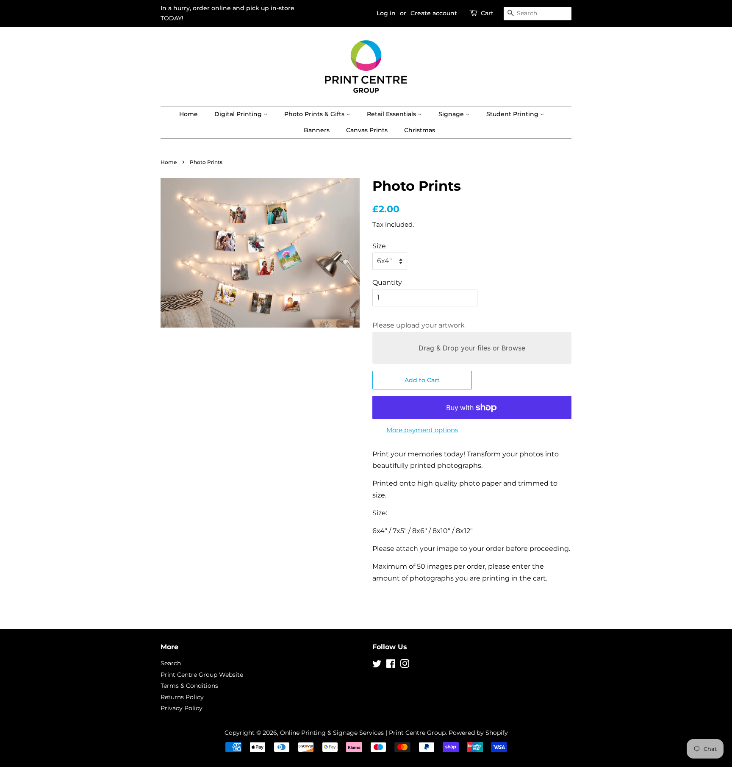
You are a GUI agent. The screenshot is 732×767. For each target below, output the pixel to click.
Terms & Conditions (189, 685)
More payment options (422, 430)
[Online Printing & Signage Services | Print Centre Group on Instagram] (404, 665)
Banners (317, 130)
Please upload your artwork (418, 325)
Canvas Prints (367, 130)
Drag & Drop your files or (472, 348)
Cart (487, 13)
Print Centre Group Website (202, 674)
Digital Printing (238, 114)
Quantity (387, 282)
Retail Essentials (392, 114)
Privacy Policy (181, 708)
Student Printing (513, 114)
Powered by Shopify (478, 732)
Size (379, 246)
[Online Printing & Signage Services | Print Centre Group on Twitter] (377, 665)
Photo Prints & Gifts (315, 114)
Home (188, 114)
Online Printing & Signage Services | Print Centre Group (363, 732)
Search (171, 663)
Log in (386, 13)
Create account (433, 13)
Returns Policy (182, 697)
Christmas (419, 130)
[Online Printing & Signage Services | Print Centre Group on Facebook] (391, 665)
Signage (452, 114)
